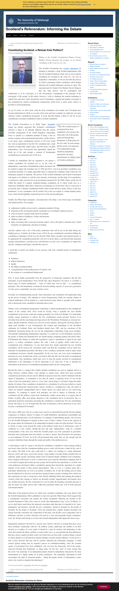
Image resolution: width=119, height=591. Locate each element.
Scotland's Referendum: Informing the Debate (44, 28)
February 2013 (94, 194)
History (92, 215)
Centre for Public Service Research (99, 104)
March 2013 (93, 192)
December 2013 (94, 173)
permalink (44, 565)
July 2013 (92, 184)
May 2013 (93, 188)
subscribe (23, 35)
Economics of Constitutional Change (100, 75)
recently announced (70, 68)
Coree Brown (28, 53)
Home (9, 35)
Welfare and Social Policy (97, 230)
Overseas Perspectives (96, 217)
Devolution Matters (95, 72)
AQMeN (92, 102)
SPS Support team (84, 4)
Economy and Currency (96, 207)
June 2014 (93, 163)
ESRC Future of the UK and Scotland (100, 110)
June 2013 (93, 186)
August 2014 (93, 158)
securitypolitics (94, 91)
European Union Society (96, 77)
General (92, 213)
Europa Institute (94, 112)
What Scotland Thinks (96, 93)
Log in (91, 236)
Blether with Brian (95, 66)
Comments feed (94, 240)
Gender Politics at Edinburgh (98, 83)
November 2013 (94, 175)
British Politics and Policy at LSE (99, 68)
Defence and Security (96, 204)
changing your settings (22, 587)
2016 (75, 85)
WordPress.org (94, 242)
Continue (103, 587)
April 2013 (93, 190)
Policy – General (94, 219)
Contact (31, 35)
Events (92, 211)
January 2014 (93, 171)
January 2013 (93, 196)
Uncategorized (94, 228)
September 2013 (94, 179)
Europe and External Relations (98, 209)
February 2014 (94, 169)
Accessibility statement (12, 576)
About (15, 35)
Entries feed (93, 238)
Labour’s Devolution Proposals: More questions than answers (99, 135)
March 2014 (93, 167)
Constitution (27, 565)
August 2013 (93, 181)
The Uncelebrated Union (96, 49)
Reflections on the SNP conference (69, 43)
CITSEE (92, 70)
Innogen (92, 114)
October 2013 (93, 177)
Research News (94, 225)
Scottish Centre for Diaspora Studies (100, 116)
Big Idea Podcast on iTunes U (98, 64)
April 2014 (93, 165)
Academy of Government (97, 100)
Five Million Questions (96, 79)
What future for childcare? (97, 47)
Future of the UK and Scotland (98, 81)
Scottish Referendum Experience (99, 89)
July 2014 (92, 160)
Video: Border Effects (96, 45)
